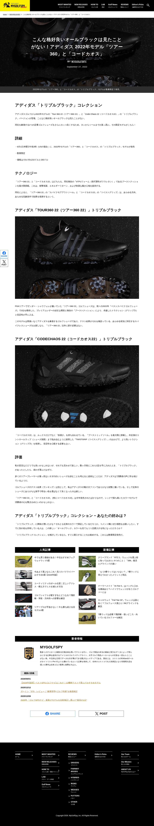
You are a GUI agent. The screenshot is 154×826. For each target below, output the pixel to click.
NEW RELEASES (14, 14)
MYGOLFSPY (79, 61)
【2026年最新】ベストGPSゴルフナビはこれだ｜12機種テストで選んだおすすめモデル (61, 683)
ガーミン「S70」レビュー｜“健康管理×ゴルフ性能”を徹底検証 (49, 691)
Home (5, 14)
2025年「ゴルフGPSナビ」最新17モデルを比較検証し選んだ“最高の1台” (54, 700)
